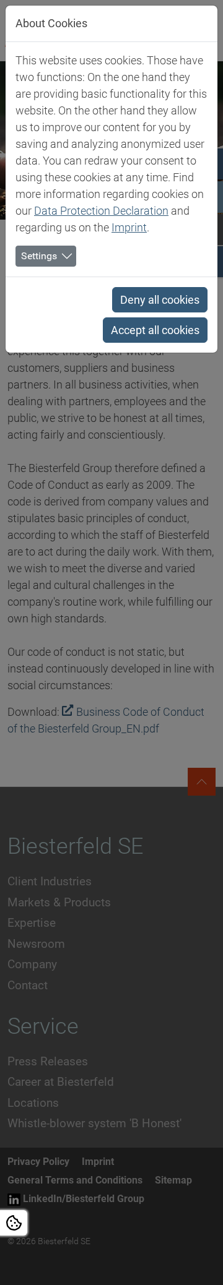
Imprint (129, 227)
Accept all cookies (155, 330)
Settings (39, 256)
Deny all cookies (159, 299)
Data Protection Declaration (101, 210)
